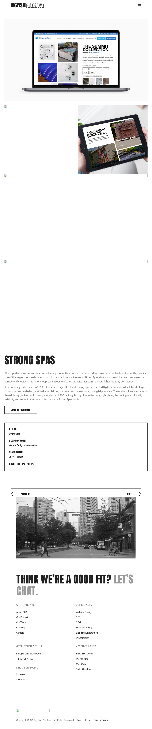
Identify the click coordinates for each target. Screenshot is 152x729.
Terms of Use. (84, 720)
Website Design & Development (23, 445)
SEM (78, 622)
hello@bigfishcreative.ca (28, 653)
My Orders (81, 664)
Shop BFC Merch (84, 653)
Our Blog (20, 627)
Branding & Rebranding (87, 632)
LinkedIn (20, 679)
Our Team (21, 622)
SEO (78, 617)
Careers (20, 632)
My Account (82, 658)
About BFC (21, 612)
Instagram (21, 674)
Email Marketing (84, 627)
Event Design (82, 638)
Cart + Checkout (84, 669)
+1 (24, 658)
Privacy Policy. (101, 720)
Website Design (84, 612)
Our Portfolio (22, 617)
